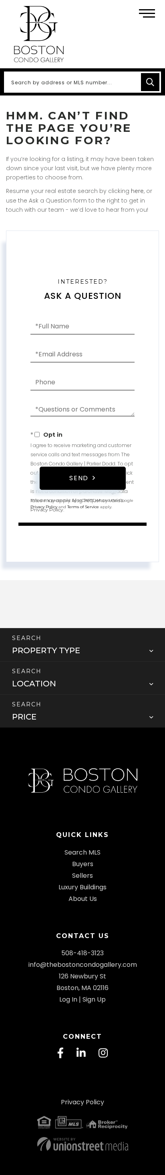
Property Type (46, 650)
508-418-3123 (82, 953)
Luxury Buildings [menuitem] (82, 887)
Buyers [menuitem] (82, 864)
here (137, 191)
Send (79, 478)
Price (24, 717)
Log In (68, 999)
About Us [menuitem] (82, 898)
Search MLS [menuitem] (82, 852)
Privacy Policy (46, 510)
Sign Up (94, 999)
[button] (150, 82)
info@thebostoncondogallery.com (82, 964)
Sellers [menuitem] (82, 875)
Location (34, 683)
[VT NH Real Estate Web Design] (82, 1144)
